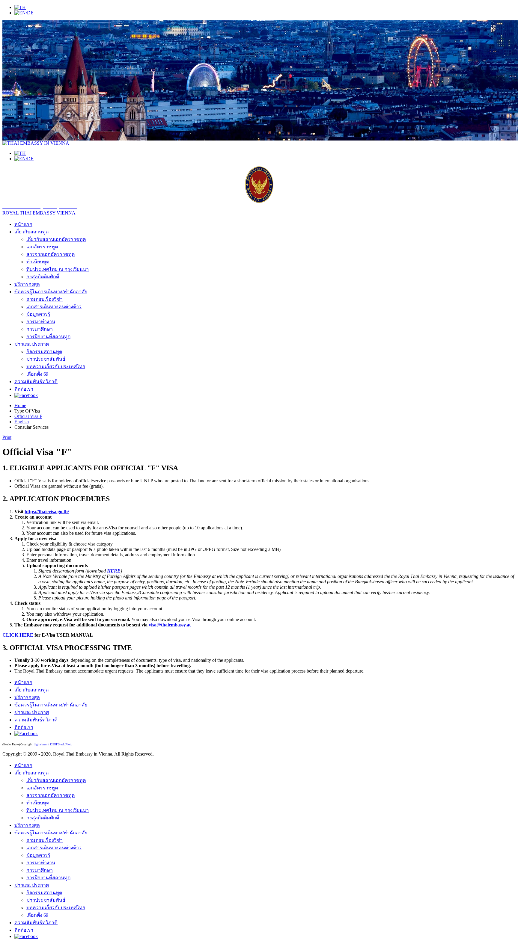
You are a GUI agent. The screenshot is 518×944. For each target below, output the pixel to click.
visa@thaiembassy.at (170, 624)
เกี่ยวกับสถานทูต (31, 231)
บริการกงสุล (27, 284)
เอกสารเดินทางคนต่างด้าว (54, 306)
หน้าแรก (23, 224)
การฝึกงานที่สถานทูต (48, 336)
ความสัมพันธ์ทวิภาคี (36, 381)
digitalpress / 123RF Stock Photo (53, 744)
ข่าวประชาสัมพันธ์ (45, 359)
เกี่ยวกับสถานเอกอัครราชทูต (56, 239)
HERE (114, 570)
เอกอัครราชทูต (42, 246)
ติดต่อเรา (23, 389)
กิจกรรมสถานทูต (44, 351)
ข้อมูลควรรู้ (38, 314)
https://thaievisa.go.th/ (47, 511)
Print (6, 437)
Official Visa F (28, 416)
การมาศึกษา (39, 329)
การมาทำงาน (40, 321)
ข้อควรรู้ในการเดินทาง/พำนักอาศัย (50, 291)
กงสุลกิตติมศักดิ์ (42, 276)
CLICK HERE (17, 635)
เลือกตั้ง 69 (37, 374)
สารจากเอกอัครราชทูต (50, 254)
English (21, 421)
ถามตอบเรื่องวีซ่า (44, 299)
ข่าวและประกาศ (31, 344)
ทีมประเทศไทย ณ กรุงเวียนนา (57, 269)
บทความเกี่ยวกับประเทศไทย (55, 366)
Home (20, 405)
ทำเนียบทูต (37, 261)
